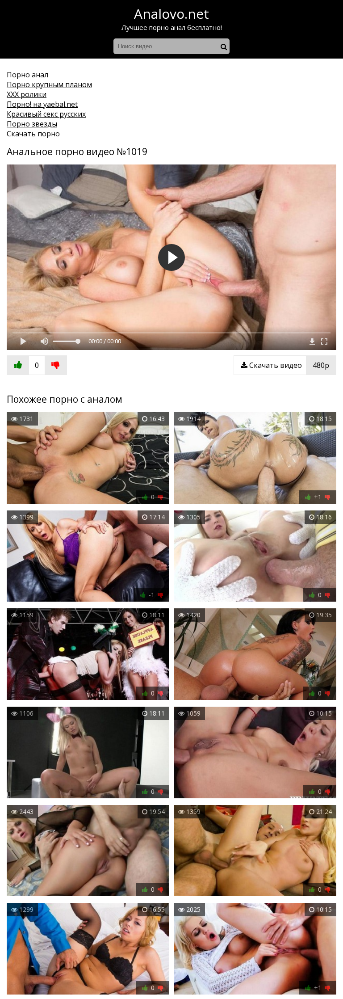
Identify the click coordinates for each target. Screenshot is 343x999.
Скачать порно (33, 134)
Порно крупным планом (49, 84)
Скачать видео (288, 365)
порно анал (167, 27)
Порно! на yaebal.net (42, 104)
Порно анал (27, 75)
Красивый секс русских (46, 114)
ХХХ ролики (26, 94)
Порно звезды (32, 124)
